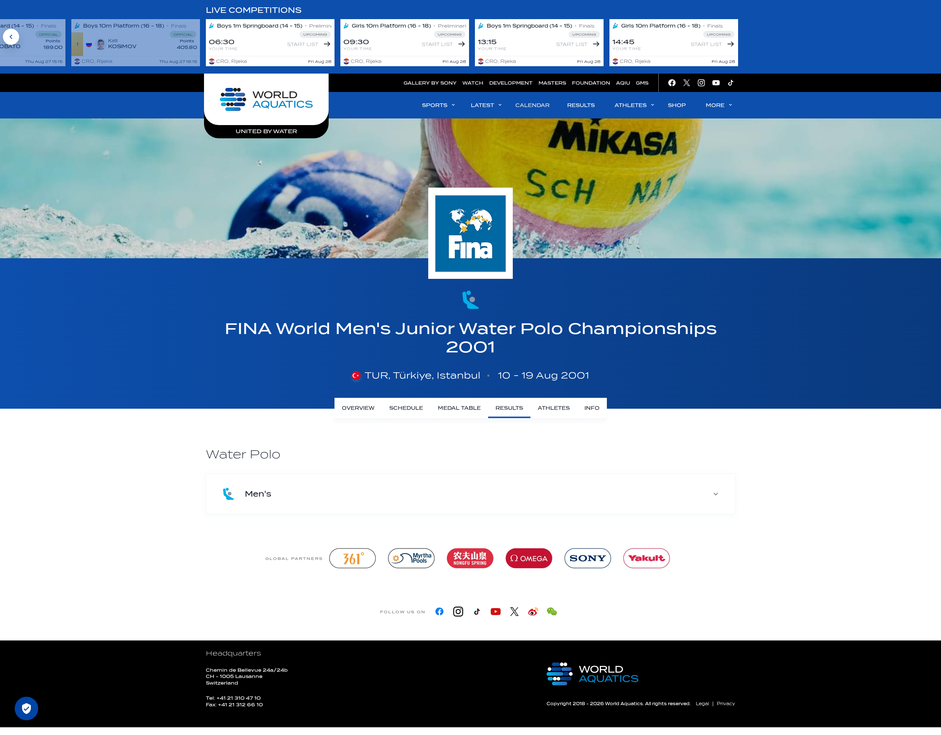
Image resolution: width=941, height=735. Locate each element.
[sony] (587, 558)
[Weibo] (533, 611)
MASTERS (552, 83)
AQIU (623, 83)
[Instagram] (458, 611)
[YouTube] (495, 611)
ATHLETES (631, 105)
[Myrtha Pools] (411, 558)
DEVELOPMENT (511, 83)
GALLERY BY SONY (430, 83)
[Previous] (11, 37)
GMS (642, 83)
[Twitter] (514, 611)
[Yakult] (646, 558)
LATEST (482, 105)
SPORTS (434, 105)
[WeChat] (552, 611)
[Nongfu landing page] (470, 558)
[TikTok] (477, 611)
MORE (715, 105)
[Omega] (529, 558)
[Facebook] (439, 611)
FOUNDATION (591, 83)
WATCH (472, 83)
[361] (352, 558)
